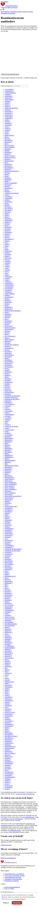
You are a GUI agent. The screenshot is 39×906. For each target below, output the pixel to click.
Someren (8, 636)
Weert (7, 729)
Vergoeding (4, 13)
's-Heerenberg (9, 91)
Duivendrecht (9, 239)
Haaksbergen (9, 297)
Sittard (7, 627)
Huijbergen (8, 372)
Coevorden (8, 196)
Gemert (7, 266)
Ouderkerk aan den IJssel (13, 550)
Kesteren (8, 389)
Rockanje (8, 591)
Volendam (8, 709)
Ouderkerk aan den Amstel (13, 549)
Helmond (8, 341)
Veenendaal (9, 687)
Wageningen (9, 726)
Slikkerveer (8, 632)
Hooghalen (8, 365)
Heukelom (8, 353)
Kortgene (8, 394)
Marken (7, 447)
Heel (7, 319)
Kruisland (8, 401)
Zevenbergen (9, 772)
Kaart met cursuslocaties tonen (10, 74)
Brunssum (8, 184)
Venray (7, 693)
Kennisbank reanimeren (12, 881)
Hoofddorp (8, 360)
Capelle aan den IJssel (12, 193)
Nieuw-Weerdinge (11, 489)
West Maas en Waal (11, 736)
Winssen (8, 755)
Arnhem (8, 128)
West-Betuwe (9, 738)
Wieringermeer (9, 748)
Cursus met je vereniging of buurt (15, 875)
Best (6, 162)
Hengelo (8, 346)
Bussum (8, 191)
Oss (6, 539)
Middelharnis (9, 457)
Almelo (7, 103)
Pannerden (8, 559)
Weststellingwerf (10, 746)
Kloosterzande (9, 392)
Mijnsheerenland (10, 460)
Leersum (8, 409)
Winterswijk (9, 756)
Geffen (7, 264)
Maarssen (8, 436)
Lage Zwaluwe (10, 404)
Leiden (7, 413)
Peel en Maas (9, 564)
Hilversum (8, 356)
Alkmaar (8, 101)
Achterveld (8, 98)
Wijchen (8, 750)
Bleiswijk (8, 169)
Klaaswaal (8, 390)
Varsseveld (8, 685)
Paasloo (7, 557)
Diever (7, 217)
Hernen (7, 350)
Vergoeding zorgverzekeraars (13, 879)
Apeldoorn (8, 123)
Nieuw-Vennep (10, 487)
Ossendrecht (9, 540)
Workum (8, 760)
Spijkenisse (8, 642)
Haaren (7, 299)
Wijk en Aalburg (10, 753)
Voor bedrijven (5, 11)
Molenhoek (8, 469)
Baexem (8, 138)
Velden (7, 690)
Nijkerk (7, 501)
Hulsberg (8, 375)
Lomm (7, 428)
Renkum (8, 579)
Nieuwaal (8, 491)
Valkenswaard (9, 682)
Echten (7, 244)
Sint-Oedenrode (10, 625)
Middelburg (9, 455)
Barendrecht (9, 140)
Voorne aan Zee (10, 712)
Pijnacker (8, 566)
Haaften (7, 295)
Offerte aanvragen (12, 7)
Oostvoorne (9, 535)
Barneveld (8, 142)
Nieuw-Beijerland (10, 482)
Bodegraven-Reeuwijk (12, 171)
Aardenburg (9, 96)
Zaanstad (8, 767)
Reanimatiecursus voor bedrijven (14, 874)
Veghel (7, 688)
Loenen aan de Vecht (11, 426)
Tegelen (7, 665)
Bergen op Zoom (10, 157)
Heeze (7, 334)
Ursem (7, 678)
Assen (7, 132)
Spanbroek (8, 637)
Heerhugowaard (10, 327)
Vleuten (7, 702)
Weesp (7, 731)
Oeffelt (7, 518)
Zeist (7, 770)
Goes (7, 273)
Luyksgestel (9, 435)
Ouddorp (8, 544)
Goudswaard (9, 283)
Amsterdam (9, 118)
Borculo (8, 173)
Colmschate (9, 198)
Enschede (8, 254)
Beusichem (8, 166)
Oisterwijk (8, 525)
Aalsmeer (8, 94)
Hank (7, 305)
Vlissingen (8, 705)
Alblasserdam (9, 99)
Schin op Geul (9, 617)
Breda (7, 176)
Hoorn (7, 368)
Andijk (7, 120)
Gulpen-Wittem (10, 293)
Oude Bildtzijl (9, 545)
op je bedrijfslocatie (28, 817)
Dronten (8, 234)
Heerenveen (9, 326)
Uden (7, 675)
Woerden (8, 758)
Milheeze (8, 462)
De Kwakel (9, 201)
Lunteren (8, 433)
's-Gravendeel (9, 89)
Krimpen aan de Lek (11, 397)
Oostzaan (8, 537)
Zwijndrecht (9, 787)
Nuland (7, 513)
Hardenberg (9, 307)
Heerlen (7, 331)
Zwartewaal (9, 785)
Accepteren (17, 903)
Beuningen (8, 164)
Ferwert (7, 259)
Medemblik (8, 448)
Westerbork (8, 739)
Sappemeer (8, 603)
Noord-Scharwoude (11, 506)
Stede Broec (9, 653)
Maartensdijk (9, 438)
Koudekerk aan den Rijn (12, 396)
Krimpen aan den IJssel (12, 399)
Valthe (7, 683)
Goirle (7, 275)
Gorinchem (8, 276)
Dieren (7, 215)
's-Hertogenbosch (10, 93)
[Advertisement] (19, 53)
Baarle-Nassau (9, 135)
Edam (7, 246)
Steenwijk (8, 656)
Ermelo (7, 256)
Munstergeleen (9, 477)
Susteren (8, 663)
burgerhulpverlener (15, 830)
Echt (6, 242)
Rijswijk (8, 590)
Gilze (7, 271)
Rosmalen (8, 596)
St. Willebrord (9, 646)
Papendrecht (9, 561)
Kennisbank (11, 13)
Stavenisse (8, 651)
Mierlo (7, 459)
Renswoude (9, 581)
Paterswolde (9, 562)
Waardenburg (9, 724)
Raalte (7, 574)
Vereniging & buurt (16, 11)
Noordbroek (9, 508)
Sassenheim (9, 607)
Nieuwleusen (9, 498)
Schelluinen (9, 608)
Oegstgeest (8, 520)
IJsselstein (8, 379)
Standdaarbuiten (10, 647)
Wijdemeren (9, 751)
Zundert (7, 780)
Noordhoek (8, 511)
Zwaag (7, 784)
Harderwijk (8, 309)
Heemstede (8, 321)
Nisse (7, 504)
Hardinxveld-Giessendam (13, 310)
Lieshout (8, 419)
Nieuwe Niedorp (10, 493)
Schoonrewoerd (10, 619)
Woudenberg (9, 762)
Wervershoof (9, 734)
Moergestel (8, 467)
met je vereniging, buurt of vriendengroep (19, 818)
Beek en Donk (9, 145)
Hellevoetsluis (9, 339)
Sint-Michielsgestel (11, 624)
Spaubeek (8, 639)
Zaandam (8, 765)
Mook (7, 474)
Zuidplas (8, 779)
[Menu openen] (19, 9)
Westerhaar (8, 741)
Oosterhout (8, 532)
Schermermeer (9, 610)
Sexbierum (8, 620)
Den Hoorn (8, 210)
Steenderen (8, 654)
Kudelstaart (8, 402)
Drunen (7, 236)
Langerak (8, 406)
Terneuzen (8, 666)
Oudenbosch (9, 547)
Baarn (7, 137)
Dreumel (8, 230)
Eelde (7, 249)
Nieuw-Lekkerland (11, 484)
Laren (7, 407)
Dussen (7, 241)
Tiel (6, 668)
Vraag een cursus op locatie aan (25, 794)
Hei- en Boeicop (10, 336)
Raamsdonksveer (10, 576)
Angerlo (8, 121)
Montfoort (8, 470)
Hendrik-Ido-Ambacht (12, 344)
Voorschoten (9, 714)
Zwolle (7, 789)
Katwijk (8, 387)
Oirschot (8, 523)
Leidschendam (9, 414)
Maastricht (8, 442)
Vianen (7, 695)
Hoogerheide (9, 361)
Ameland (8, 110)
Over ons (3, 7)
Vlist (7, 707)
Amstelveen (9, 115)
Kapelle (7, 385)
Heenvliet (8, 322)
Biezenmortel (9, 167)
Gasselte (8, 263)
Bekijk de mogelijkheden (8, 858)
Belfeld (7, 150)
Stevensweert (9, 658)
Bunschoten (9, 188)
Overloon (8, 556)
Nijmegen (8, 503)
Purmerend (8, 569)
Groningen (8, 292)
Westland (8, 745)
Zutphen (8, 782)
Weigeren (6, 903)
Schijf (7, 613)
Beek (7, 144)
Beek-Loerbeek (10, 147)
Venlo (7, 692)
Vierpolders (9, 697)
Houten (7, 370)
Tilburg (7, 670)
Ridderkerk (8, 583)
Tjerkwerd (8, 673)
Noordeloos (9, 510)
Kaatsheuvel (9, 382)
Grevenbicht (9, 288)
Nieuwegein (9, 494)
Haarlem (8, 300)
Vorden (7, 717)
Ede (6, 247)
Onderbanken (9, 528)
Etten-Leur (8, 258)
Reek (7, 578)
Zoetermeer (8, 775)
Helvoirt (8, 343)
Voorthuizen (9, 716)
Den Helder (9, 208)
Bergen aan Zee (10, 156)
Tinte (7, 671)
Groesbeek (8, 290)
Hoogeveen (9, 363)
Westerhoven (9, 743)
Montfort (8, 472)
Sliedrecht (8, 630)
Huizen (7, 373)
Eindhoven (8, 251)
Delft (7, 203)
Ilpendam (8, 380)
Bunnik (7, 186)
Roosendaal (9, 595)
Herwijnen (8, 351)
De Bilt (7, 200)
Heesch (7, 333)
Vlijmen (8, 704)
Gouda (7, 280)
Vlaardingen (9, 700)
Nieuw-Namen (10, 486)
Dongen (8, 224)
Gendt (7, 268)
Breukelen (8, 179)
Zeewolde (8, 768)
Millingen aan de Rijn (12, 465)
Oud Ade (8, 542)
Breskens (8, 178)
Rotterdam (8, 600)
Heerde (7, 324)
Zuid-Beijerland (10, 777)
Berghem (8, 159)
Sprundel (8, 644)
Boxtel (7, 174)
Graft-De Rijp (9, 285)
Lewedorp (8, 418)
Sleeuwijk (8, 629)
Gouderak (8, 281)
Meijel (7, 453)
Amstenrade (9, 116)
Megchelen (8, 452)
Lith (6, 423)
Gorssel (7, 278)
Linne (7, 421)
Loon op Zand (9, 430)
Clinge (7, 195)
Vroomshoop (9, 721)
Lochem (8, 424)
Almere (7, 104)
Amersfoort (8, 113)
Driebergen (8, 232)
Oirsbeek (8, 522)
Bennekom (8, 152)
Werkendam (9, 733)
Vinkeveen (8, 699)
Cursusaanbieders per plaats (13, 877)
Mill (6, 464)
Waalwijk (8, 722)
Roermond (8, 593)
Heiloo (7, 338)
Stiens (7, 659)
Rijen (7, 588)
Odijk (7, 515)
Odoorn (7, 516)
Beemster (8, 149)
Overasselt (8, 552)
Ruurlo (7, 602)
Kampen (8, 384)
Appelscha (8, 125)
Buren (7, 190)
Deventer (8, 212)
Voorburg (8, 710)
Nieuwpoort (9, 499)
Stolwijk (8, 661)
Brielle (7, 181)
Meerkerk (8, 450)
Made (7, 443)
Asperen (8, 130)
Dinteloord (8, 219)
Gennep (7, 270)
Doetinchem (9, 220)
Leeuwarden (9, 411)
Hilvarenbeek (9, 355)
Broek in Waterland (11, 183)
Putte (7, 571)
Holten (7, 358)
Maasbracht (9, 440)
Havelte (7, 317)
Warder (7, 727)
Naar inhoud (4, 1)
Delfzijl (7, 205)
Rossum (8, 598)
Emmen (7, 253)
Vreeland (8, 719)
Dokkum (8, 222)
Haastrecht (8, 302)
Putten (7, 573)
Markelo (8, 445)
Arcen (7, 127)
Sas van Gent (9, 605)
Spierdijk (8, 641)
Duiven (7, 237)
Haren (7, 312)
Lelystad (8, 416)
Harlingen (8, 314)
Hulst (7, 377)
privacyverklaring (20, 899)
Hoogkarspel (9, 367)
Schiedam (8, 612)
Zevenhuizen (9, 773)
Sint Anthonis (9, 622)
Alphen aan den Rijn (11, 108)
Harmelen (8, 316)
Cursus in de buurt (27, 11)
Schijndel (8, 615)
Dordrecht (8, 227)
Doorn (7, 225)
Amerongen (9, 111)
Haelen (7, 304)
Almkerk (8, 106)
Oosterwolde (9, 533)
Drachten (8, 229)
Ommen (8, 527)
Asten (7, 133)
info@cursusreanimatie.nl (12, 887)
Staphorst (8, 649)
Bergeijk (8, 154)
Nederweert (9, 481)
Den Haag (8, 207)
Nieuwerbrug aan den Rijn (13, 496)
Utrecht (7, 680)
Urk (6, 676)
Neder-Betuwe (9, 479)
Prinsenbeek (9, 567)
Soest (7, 634)
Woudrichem (9, 763)
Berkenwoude (9, 161)
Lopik (7, 431)
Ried (7, 584)
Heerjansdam (9, 329)
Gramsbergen (9, 287)
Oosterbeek (8, 530)
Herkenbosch (9, 348)
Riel (6, 586)
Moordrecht (9, 476)
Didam (7, 213)
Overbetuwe (9, 554)
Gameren (8, 261)
